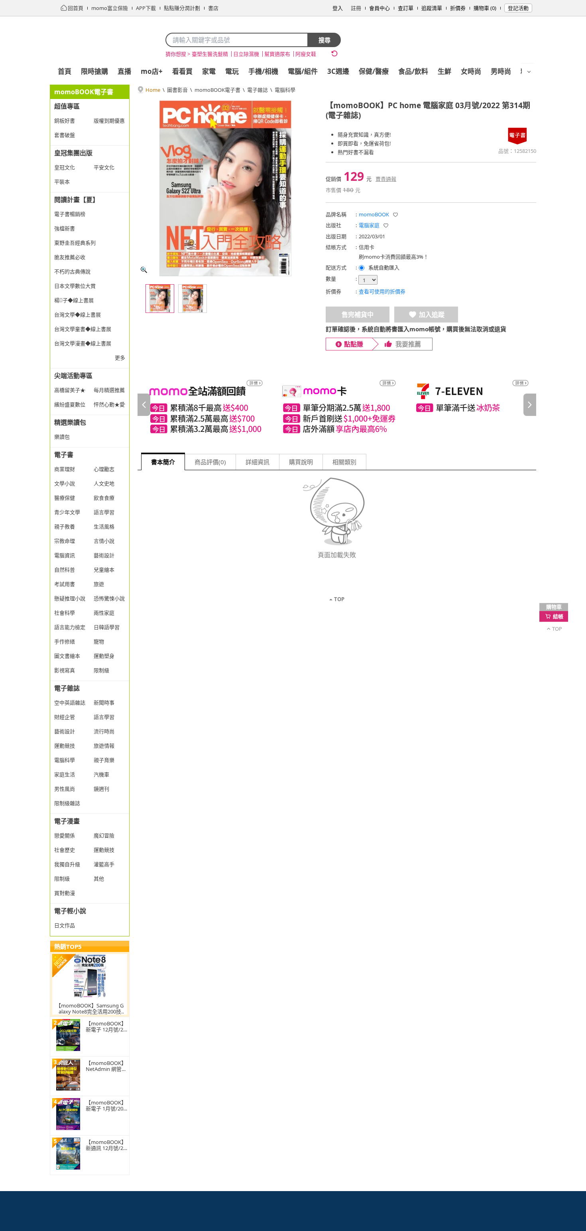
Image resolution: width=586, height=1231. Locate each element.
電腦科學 (285, 89)
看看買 (182, 71)
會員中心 (379, 8)
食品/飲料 (413, 71)
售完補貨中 (358, 314)
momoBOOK (374, 214)
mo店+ (152, 71)
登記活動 (518, 8)
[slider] (337, 404)
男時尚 (501, 71)
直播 (124, 71)
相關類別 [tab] (344, 462)
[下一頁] (529, 405)
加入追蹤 (431, 314)
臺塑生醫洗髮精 (210, 53)
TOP (339, 599)
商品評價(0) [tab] (210, 462)
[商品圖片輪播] (225, 188)
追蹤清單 (431, 8)
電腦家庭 (369, 225)
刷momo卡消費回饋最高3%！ (394, 256)
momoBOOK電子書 (217, 89)
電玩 (232, 71)
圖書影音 (177, 89)
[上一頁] (144, 405)
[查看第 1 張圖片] (160, 298)
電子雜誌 (257, 89)
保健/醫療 (374, 71)
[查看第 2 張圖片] (192, 298)
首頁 (64, 71)
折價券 (458, 8)
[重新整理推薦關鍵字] (334, 53)
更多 (120, 357)
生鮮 (444, 71)
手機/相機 (263, 71)
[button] (395, 215)
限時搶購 (94, 71)
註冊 (356, 8)
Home (153, 89)
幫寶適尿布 (277, 53)
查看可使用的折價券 (382, 291)
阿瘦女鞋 (305, 53)
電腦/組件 (303, 71)
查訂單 (405, 8)
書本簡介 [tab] (163, 462)
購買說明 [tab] (301, 462)
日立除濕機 (246, 53)
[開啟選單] (529, 72)
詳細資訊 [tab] (257, 462)
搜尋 (324, 40)
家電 (209, 71)
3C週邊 (338, 71)
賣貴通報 (386, 178)
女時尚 (471, 71)
